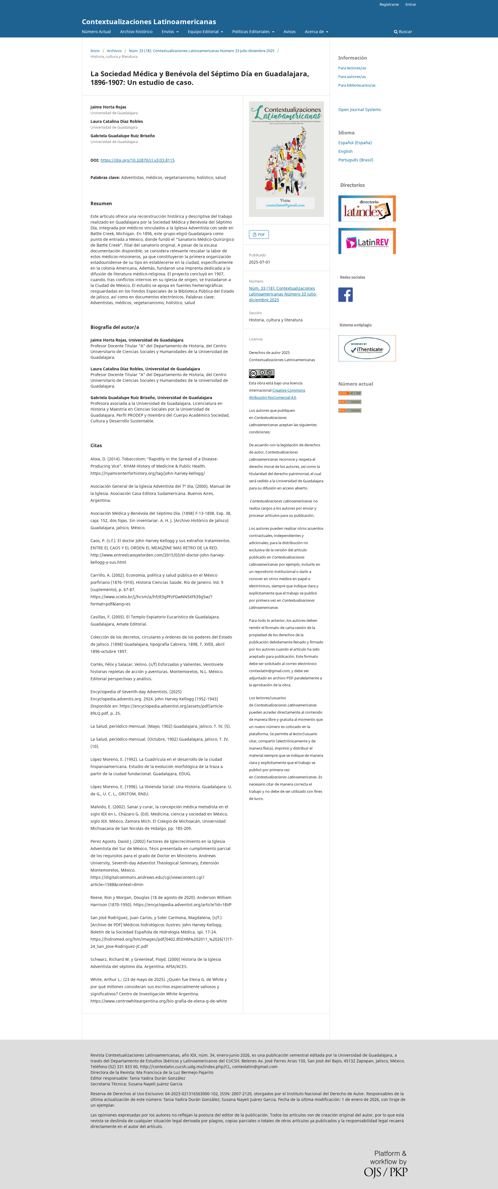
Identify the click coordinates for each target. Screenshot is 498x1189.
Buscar (405, 31)
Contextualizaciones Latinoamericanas (149, 21)
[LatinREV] (367, 252)
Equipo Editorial (204, 31)
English (345, 151)
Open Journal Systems (359, 109)
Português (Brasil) (355, 160)
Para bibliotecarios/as (357, 85)
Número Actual (96, 31)
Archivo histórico (136, 31)
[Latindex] (367, 220)
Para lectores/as (352, 67)
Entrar (410, 4)
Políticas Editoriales (251, 31)
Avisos (290, 31)
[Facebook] (345, 300)
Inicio (95, 50)
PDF (261, 234)
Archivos (114, 50)
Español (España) (355, 142)
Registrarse (389, 4)
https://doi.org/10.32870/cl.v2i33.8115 (138, 160)
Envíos (168, 31)
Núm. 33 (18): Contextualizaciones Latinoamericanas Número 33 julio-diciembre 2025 (201, 50)
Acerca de (315, 31)
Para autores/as (352, 76)
